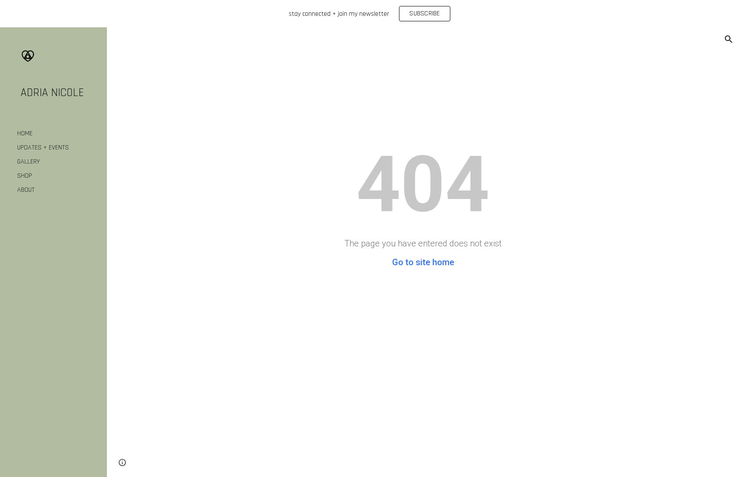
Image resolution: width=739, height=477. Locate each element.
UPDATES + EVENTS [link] (43, 147)
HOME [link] (25, 133)
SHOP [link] (24, 175)
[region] (369, 13)
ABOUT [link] (26, 189)
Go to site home (423, 262)
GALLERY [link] (28, 161)
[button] (728, 39)
